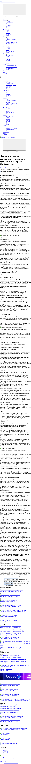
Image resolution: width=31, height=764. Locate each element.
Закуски (8, 57)
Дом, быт (5, 46)
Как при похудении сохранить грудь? (9, 685)
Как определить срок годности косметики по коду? (12, 611)
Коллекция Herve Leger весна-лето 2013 (10, 627)
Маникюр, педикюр (11, 23)
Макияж (5, 44)
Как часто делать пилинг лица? (7, 706)
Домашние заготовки (11, 61)
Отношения (6, 71)
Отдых (4, 64)
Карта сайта (6, 752)
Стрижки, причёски (11, 39)
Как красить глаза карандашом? (8, 601)
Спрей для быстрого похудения (7, 621)
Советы (5, 73)
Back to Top (3, 761)
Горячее (8, 60)
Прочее (7, 27)
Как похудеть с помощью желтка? (8, 690)
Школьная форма (4, 670)
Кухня (4, 54)
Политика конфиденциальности (11, 757)
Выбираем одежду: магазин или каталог (10, 655)
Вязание (8, 48)
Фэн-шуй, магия (10, 51)
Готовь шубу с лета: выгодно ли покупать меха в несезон (14, 662)
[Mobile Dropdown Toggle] (7, 20)
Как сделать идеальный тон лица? (8, 713)
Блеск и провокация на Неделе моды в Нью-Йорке (12, 631)
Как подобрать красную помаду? (8, 616)
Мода (7, 38)
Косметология (9, 22)
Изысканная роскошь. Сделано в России (10, 634)
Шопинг (8, 47)
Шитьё (7, 50)
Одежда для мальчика (5, 666)
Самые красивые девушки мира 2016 (9, 638)
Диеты (7, 30)
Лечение (8, 31)
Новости (5, 72)
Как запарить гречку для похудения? (9, 695)
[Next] (2, 651)
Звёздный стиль (10, 43)
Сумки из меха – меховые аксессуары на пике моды (13, 729)
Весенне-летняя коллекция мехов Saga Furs (10, 648)
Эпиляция (8, 25)
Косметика (8, 21)
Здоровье (5, 29)
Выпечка (8, 59)
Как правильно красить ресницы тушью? (10, 606)
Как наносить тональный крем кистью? (9, 710)
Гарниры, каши (9, 55)
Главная (5, 750)
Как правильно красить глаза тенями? (9, 596)
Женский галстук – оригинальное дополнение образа (13, 659)
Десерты (8, 56)
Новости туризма (10, 68)
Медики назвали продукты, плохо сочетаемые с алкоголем (14, 700)
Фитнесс (8, 26)
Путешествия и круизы (11, 67)
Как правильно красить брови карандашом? (11, 591)
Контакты (5, 751)
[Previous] (0, 651)
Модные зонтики (4, 734)
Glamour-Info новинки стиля (11, 763)
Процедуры (8, 34)
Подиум (8, 40)
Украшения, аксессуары (11, 42)
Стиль (4, 37)
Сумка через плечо (4, 739)
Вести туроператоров (11, 65)
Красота (5, 20)
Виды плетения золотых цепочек (8, 744)
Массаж (8, 33)
